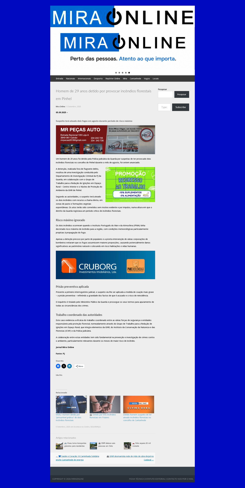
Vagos (147, 78)
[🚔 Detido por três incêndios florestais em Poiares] (105, 404)
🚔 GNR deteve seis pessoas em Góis (106, 444)
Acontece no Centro (82, 427)
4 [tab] (126, 72)
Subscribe (181, 107)
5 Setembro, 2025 (74, 106)
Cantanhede (135, 78)
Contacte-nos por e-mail (180, 479)
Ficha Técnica (136, 479)
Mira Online (60, 106)
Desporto (98, 78)
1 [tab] (116, 72)
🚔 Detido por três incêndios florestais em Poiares (103, 416)
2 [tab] (119, 72)
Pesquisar (162, 89)
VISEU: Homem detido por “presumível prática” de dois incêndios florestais (68, 417)
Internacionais (84, 78)
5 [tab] (129, 72)
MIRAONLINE (77, 479)
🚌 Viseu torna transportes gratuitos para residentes (75, 444)
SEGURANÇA (95, 427)
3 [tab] (122, 72)
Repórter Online (112, 78)
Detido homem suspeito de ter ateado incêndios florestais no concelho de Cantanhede (137, 417)
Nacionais (70, 78)
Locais (156, 78)
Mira (125, 78)
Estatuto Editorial (155, 479)
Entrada (59, 78)
